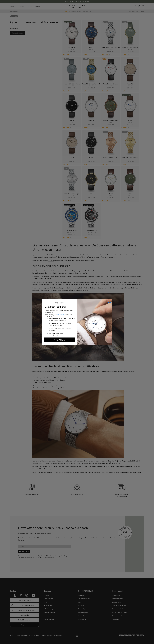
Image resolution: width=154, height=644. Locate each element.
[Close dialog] (109, 301)
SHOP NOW (59, 340)
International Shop (58, 314)
